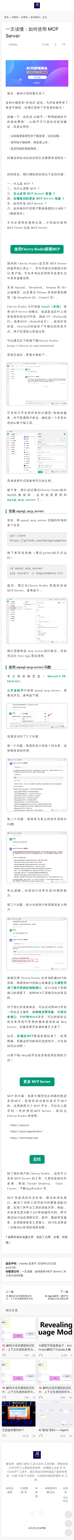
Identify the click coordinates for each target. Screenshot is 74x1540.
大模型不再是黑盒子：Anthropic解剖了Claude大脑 (55, 1347)
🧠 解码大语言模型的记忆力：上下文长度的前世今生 (18, 1348)
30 (70, 1397)
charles (12, 44)
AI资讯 (15, 17)
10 (34, 1397)
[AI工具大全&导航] (37, 5)
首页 (6, 17)
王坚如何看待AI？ (13, 1430)
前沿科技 (35, 17)
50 (34, 1355)
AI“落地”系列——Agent (53, 1430)
